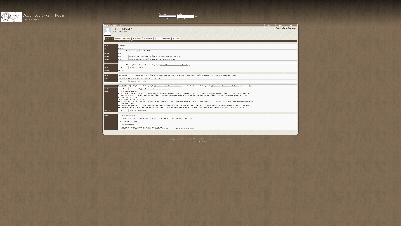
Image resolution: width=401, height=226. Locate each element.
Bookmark (293, 28)
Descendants (138, 38)
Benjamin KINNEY (123, 75)
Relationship (149, 38)
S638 (123, 115)
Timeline (159, 38)
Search (115, 25)
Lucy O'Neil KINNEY (126, 101)
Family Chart (142, 81)
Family (119, 38)
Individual (110, 38)
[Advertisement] (200, 6)
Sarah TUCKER (122, 86)
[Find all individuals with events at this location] (166, 56)
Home (108, 25)
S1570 (123, 124)
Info (290, 25)
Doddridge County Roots (44, 15)
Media (280, 25)
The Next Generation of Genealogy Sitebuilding (194, 139)
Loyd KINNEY (124, 93)
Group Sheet (132, 81)
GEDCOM (167, 38)
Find (269, 25)
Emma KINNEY (125, 97)
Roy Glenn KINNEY (126, 107)
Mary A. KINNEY (125, 91)
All (127, 41)
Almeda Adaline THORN (125, 78)
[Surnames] (181, 19)
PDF (132, 41)
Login (120, 25)
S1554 (123, 127)
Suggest (176, 38)
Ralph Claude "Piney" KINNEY (129, 105)
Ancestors (127, 38)
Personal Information (110, 41)
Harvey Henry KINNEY (127, 95)
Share (279, 28)
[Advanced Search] (165, 19)
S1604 (123, 121)
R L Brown (204, 142)
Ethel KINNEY (124, 103)
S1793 (123, 118)
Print (285, 28)
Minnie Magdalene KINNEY (128, 99)
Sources (121, 41)
